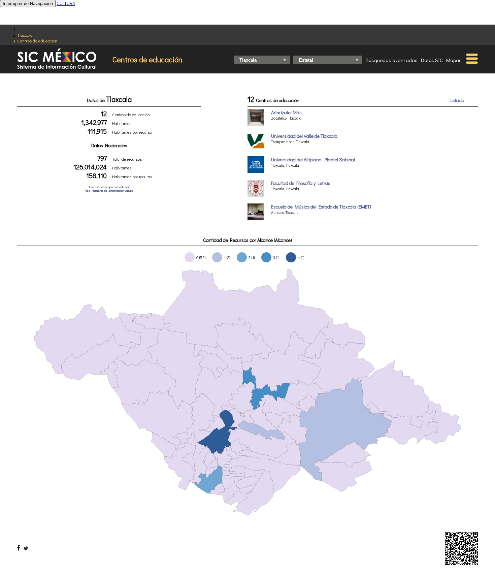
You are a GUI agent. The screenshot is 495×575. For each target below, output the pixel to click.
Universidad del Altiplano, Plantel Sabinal (313, 159)
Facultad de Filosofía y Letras (300, 183)
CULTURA (66, 3)
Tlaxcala (25, 35)
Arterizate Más (286, 112)
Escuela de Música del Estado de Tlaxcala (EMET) (321, 206)
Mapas (454, 60)
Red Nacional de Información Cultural (109, 190)
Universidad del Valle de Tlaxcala (304, 136)
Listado (457, 100)
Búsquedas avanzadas (392, 60)
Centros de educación (37, 40)
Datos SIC (432, 60)
